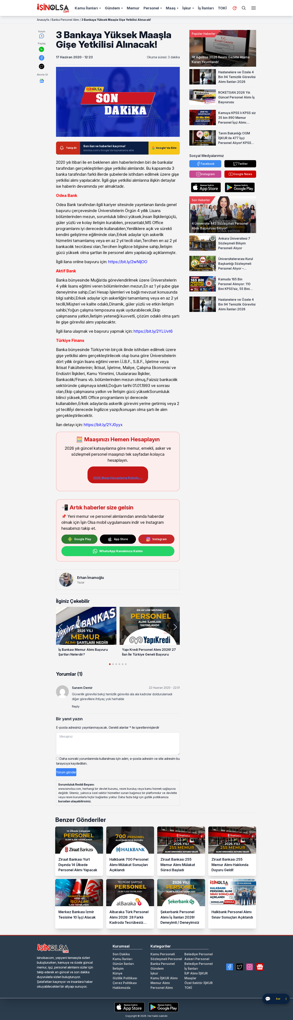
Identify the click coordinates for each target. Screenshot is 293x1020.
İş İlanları (206, 8)
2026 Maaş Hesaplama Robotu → (118, 478)
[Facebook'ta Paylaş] (41, 58)
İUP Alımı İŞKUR (196, 973)
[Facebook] (229, 966)
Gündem (112, 8)
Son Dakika (121, 954)
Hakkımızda (121, 988)
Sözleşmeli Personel (166, 959)
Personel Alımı (161, 988)
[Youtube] (260, 967)
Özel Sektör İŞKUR (198, 983)
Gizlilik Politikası (125, 978)
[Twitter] (239, 966)
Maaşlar (190, 978)
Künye (117, 973)
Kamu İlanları (86, 8)
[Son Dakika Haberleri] (235, 8)
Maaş (171, 8)
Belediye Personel (198, 954)
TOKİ (222, 8)
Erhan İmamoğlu (90, 577)
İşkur (186, 8)
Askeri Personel (196, 959)
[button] (175, 627)
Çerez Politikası (125, 983)
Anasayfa (43, 19)
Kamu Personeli (162, 954)
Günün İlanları (123, 964)
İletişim (118, 968)
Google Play (82, 539)
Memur (133, 8)
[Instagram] (249, 966)
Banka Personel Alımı (65, 19)
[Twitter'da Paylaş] (41, 66)
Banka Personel (162, 964)
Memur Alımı (160, 983)
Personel (151, 8)
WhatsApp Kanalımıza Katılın (121, 551)
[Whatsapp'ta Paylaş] (41, 49)
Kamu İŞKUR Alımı (164, 978)
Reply (76, 706)
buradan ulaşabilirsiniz (74, 801)
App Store (121, 539)
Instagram (159, 539)
